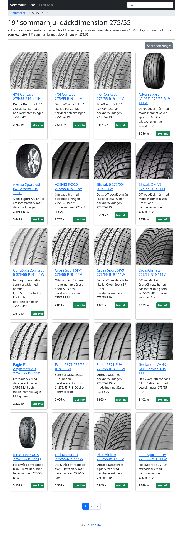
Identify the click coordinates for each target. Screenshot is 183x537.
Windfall (96, 525)
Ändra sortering (158, 46)
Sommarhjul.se (22, 4)
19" (46, 13)
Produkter (46, 5)
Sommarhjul (19, 13)
